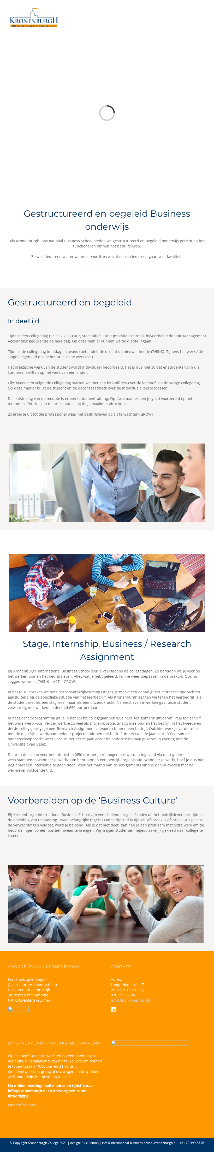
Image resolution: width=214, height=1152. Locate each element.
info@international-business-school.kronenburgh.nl (139, 1143)
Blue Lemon (90, 1143)
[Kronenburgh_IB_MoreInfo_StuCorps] (106, 866)
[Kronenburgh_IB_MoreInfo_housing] (107, 555)
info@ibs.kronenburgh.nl (133, 1000)
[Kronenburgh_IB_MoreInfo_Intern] (107, 445)
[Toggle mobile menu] (204, 12)
